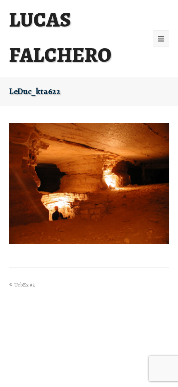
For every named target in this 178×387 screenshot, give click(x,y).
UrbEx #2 (24, 284)
